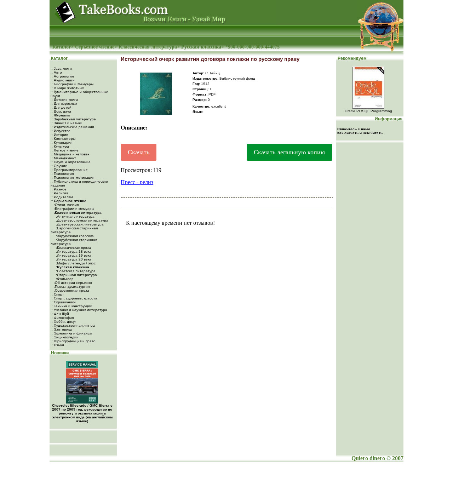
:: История (59, 135)
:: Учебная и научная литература (79, 310)
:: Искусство (60, 131)
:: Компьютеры (63, 139)
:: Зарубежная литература (73, 119)
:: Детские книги (64, 100)
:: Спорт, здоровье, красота (74, 298)
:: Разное (59, 189)
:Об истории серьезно (72, 283)
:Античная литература (74, 216)
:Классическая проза (73, 248)
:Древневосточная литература (81, 220)
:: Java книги (61, 68)
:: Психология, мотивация (72, 177)
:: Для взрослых (64, 103)
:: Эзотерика (61, 329)
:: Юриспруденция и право (73, 341)
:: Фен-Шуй (60, 314)
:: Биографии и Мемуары (72, 84)
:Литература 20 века (73, 259)
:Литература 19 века (73, 255)
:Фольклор (64, 279)
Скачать (138, 152)
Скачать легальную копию (289, 152)
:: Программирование (69, 170)
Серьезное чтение (94, 47)
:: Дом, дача (61, 111)
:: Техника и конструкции (71, 306)
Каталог (61, 47)
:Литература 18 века (73, 251)
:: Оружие (59, 166)
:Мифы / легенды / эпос (75, 263)
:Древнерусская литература (79, 224)
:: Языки (57, 345)
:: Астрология (62, 76)
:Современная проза (71, 290)
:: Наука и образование (71, 162)
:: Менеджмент (63, 158)
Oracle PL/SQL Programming (368, 111)
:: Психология (62, 174)
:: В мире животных (67, 88)
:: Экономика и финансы (71, 333)
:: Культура (60, 146)
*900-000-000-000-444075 (252, 47)
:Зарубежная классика (74, 236)
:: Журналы (60, 115)
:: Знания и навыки (66, 123)
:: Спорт (57, 294)
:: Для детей (61, 107)
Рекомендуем (352, 58)
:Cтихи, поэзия (66, 205)
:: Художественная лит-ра (73, 325)
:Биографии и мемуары (73, 209)
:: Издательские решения (72, 127)
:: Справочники (63, 302)
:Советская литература (75, 271)
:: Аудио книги (63, 80)
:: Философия (62, 318)
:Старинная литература (76, 275)
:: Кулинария (61, 142)
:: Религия (59, 193)
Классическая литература (148, 47)
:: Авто (56, 72)
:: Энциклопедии (65, 337)
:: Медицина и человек (70, 154)
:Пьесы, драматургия (71, 286)
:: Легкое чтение (65, 150)
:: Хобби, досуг (63, 322)
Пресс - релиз (137, 182)
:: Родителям (62, 197)
